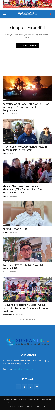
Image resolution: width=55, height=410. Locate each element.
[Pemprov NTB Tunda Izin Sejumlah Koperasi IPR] (27, 249)
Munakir (5, 114)
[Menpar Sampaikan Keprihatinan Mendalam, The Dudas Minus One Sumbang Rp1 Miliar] (27, 170)
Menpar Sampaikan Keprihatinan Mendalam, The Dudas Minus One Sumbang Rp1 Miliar (22, 189)
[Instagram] (24, 386)
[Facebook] (18, 386)
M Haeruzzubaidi (8, 315)
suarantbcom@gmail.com (24, 369)
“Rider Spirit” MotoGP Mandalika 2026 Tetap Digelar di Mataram (25, 148)
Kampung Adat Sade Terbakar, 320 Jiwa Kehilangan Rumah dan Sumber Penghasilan (26, 107)
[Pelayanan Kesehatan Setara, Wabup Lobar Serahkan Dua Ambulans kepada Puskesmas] (27, 289)
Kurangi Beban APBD (15, 228)
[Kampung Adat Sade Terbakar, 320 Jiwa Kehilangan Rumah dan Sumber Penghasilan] (27, 88)
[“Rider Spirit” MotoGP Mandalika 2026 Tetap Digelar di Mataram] (27, 131)
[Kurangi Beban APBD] (27, 213)
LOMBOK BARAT (8, 300)
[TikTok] (30, 386)
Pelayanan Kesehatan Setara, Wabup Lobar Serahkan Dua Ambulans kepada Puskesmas (25, 308)
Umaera (5, 232)
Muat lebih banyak (26, 319)
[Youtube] (36, 386)
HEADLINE (6, 100)
